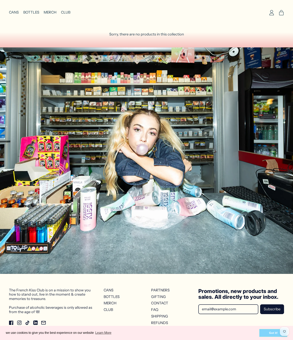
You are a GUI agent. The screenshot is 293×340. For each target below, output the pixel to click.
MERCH (50, 12)
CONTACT (159, 303)
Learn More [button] (103, 332)
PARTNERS (160, 290)
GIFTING (158, 297)
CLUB (65, 12)
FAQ (154, 310)
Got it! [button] (273, 332)
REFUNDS (159, 323)
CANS (14, 12)
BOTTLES (31, 12)
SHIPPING (159, 316)
